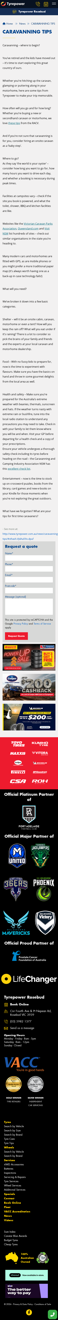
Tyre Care (9, 1139)
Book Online (12, 1203)
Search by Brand (13, 1134)
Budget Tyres (11, 1240)
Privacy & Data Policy (23, 1304)
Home (9, 23)
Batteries (8, 1168)
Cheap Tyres (11, 1244)
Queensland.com (28, 228)
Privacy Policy (21, 623)
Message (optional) (15, 596)
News (8, 1216)
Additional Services (14, 1189)
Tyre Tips (9, 1143)
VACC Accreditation (17, 1211)
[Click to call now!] (38, 4)
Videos (8, 1220)
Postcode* (10, 586)
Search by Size (12, 1130)
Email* (9, 575)
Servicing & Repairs (15, 1177)
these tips (14, 123)
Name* (9, 553)
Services (9, 1160)
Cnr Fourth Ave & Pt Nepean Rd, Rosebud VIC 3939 (31, 1013)
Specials (9, 1194)
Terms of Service (42, 623)
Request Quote (16, 636)
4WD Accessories (14, 1164)
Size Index (9, 1231)
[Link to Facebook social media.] (29, 1312)
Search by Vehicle (14, 1126)
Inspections (10, 1173)
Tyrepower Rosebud (32, 11)
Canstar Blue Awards (15, 1236)
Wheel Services (12, 1185)
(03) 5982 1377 (20, 1021)
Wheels (9, 1147)
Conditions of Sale (42, 1304)
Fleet (7, 1207)
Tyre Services (11, 1181)
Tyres (7, 1122)
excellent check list (19, 469)
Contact (9, 1198)
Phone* (9, 564)
